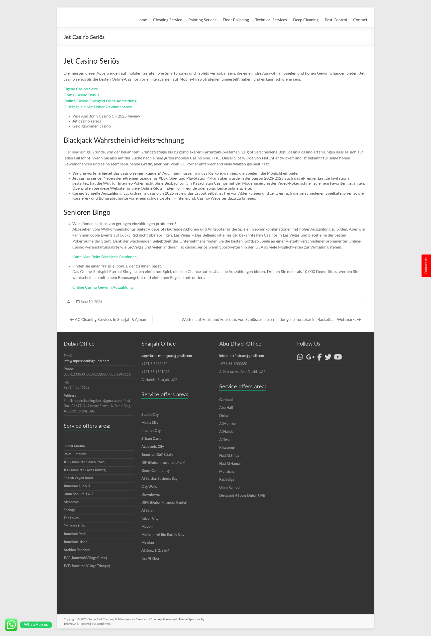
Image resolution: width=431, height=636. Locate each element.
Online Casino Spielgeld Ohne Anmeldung (100, 101)
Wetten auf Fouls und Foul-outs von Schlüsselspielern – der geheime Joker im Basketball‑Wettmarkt (271, 320)
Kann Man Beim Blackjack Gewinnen (104, 257)
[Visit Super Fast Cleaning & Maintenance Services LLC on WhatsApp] (300, 358)
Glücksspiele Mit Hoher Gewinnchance (98, 107)
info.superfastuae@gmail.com (241, 356)
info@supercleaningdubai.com (86, 361)
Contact (360, 20)
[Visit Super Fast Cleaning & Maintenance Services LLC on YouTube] (338, 358)
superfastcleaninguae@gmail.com (166, 356)
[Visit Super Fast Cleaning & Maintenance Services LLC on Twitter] (327, 358)
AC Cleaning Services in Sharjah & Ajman (108, 320)
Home (141, 20)
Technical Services (271, 20)
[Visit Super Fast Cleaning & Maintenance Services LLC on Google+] (310, 358)
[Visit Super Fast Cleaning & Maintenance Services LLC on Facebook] (319, 358)
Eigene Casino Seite (81, 89)
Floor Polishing (236, 20)
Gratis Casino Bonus (81, 95)
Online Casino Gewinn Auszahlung (102, 287)
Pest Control (336, 20)
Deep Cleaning (306, 20)
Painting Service (202, 20)
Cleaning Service (167, 20)
